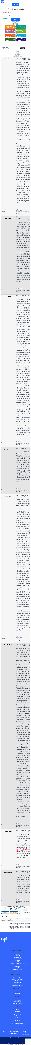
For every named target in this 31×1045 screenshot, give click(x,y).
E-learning (17, 1012)
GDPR (17, 968)
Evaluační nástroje (17, 44)
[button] (29, 18)
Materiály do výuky (17, 979)
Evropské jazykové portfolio (17, 56)
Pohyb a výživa (17, 54)
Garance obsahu (17, 958)
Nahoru (3, 211)
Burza (17, 50)
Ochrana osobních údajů (14, 1037)
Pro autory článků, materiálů (17, 963)
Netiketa (17, 960)
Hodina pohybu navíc (17, 55)
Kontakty (17, 961)
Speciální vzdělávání (20, 29)
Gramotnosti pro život (17, 985)
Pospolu (17, 53)
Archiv (15, 45)
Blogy (17, 992)
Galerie (17, 52)
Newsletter (17, 965)
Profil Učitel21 (17, 1001)
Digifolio (17, 993)
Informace (17, 954)
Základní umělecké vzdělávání (10, 29)
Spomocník (17, 984)
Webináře (17, 981)
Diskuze (17, 1011)
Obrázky (17, 51)
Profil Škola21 (17, 1000)
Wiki (17, 1009)
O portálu (17, 955)
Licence (17, 966)
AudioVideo (17, 49)
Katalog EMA (17, 982)
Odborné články (17, 977)
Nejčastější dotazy (17, 969)
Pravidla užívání (17, 957)
